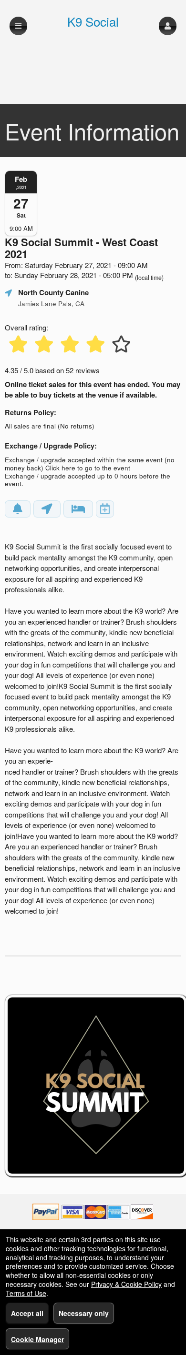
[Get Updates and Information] (17, 509)
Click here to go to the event (87, 467)
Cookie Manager (37, 1339)
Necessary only (84, 1313)
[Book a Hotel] (78, 509)
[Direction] (46, 509)
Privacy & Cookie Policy (126, 1284)
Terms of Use (26, 1293)
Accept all (27, 1313)
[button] (167, 26)
